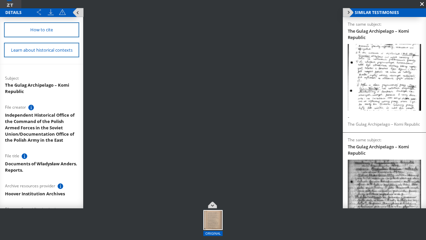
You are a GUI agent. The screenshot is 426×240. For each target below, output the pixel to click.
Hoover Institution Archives (35, 194)
